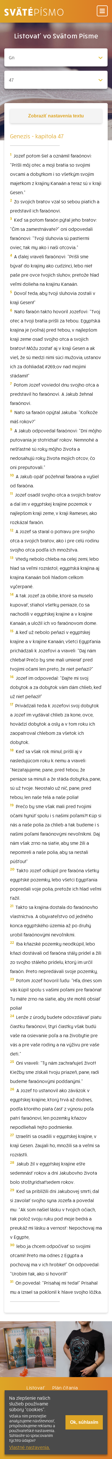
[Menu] (102, 11)
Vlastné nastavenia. (29, 1447)
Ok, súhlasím (84, 1422)
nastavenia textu (56, 115)
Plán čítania (65, 1387)
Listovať (35, 1387)
